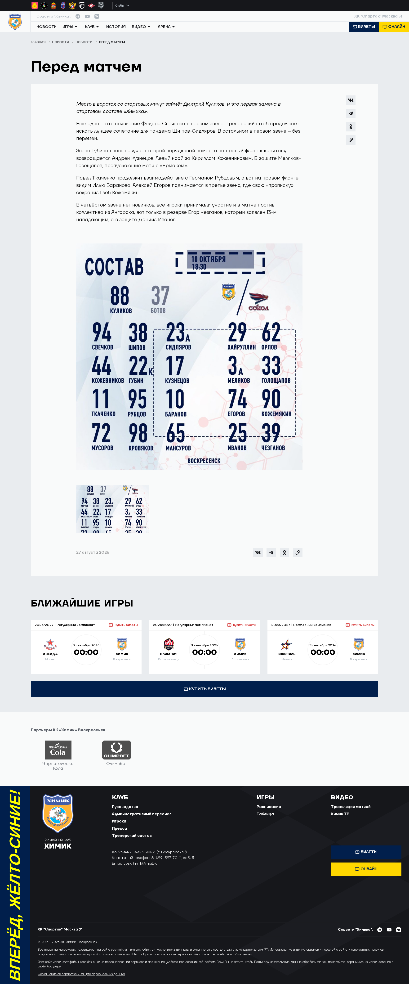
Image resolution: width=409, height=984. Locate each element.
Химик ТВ (340, 814)
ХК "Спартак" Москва (376, 16)
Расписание (269, 806)
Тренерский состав (132, 835)
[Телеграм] (351, 113)
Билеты (366, 26)
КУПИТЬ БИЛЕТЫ (207, 689)
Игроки (119, 821)
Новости (46, 26)
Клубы (119, 5)
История (116, 26)
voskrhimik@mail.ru (140, 863)
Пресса (119, 828)
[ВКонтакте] (351, 100)
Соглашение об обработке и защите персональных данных (81, 974)
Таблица (265, 814)
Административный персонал (142, 814)
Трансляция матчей (351, 806)
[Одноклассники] (351, 126)
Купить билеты (126, 625)
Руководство (125, 806)
